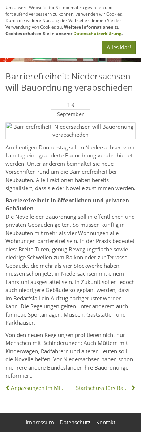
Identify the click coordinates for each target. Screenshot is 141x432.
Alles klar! (119, 47)
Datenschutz (75, 422)
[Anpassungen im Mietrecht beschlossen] (8, 387)
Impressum (40, 422)
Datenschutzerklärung (97, 33)
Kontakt (105, 422)
